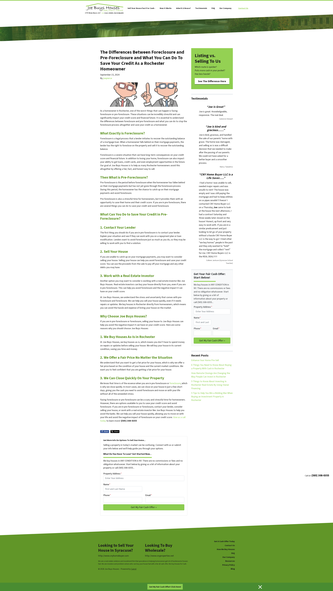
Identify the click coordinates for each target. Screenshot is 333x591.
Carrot (133, 569)
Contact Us (243, 8)
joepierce (107, 78)
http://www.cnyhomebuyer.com (113, 555)
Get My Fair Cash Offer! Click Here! (165, 586)
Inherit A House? (183, 8)
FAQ (213, 8)
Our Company (225, 8)
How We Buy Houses (226, 549)
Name (106, 484)
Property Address (112, 473)
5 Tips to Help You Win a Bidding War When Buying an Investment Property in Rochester (212, 396)
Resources (230, 561)
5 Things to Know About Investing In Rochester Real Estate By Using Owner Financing (210, 385)
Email (148, 495)
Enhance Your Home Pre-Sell (205, 360)
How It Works (166, 8)
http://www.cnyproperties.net (159, 555)
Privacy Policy (228, 565)
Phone (107, 495)
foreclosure (175, 383)
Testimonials (201, 8)
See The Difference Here (212, 81)
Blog (233, 568)
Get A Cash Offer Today (224, 541)
